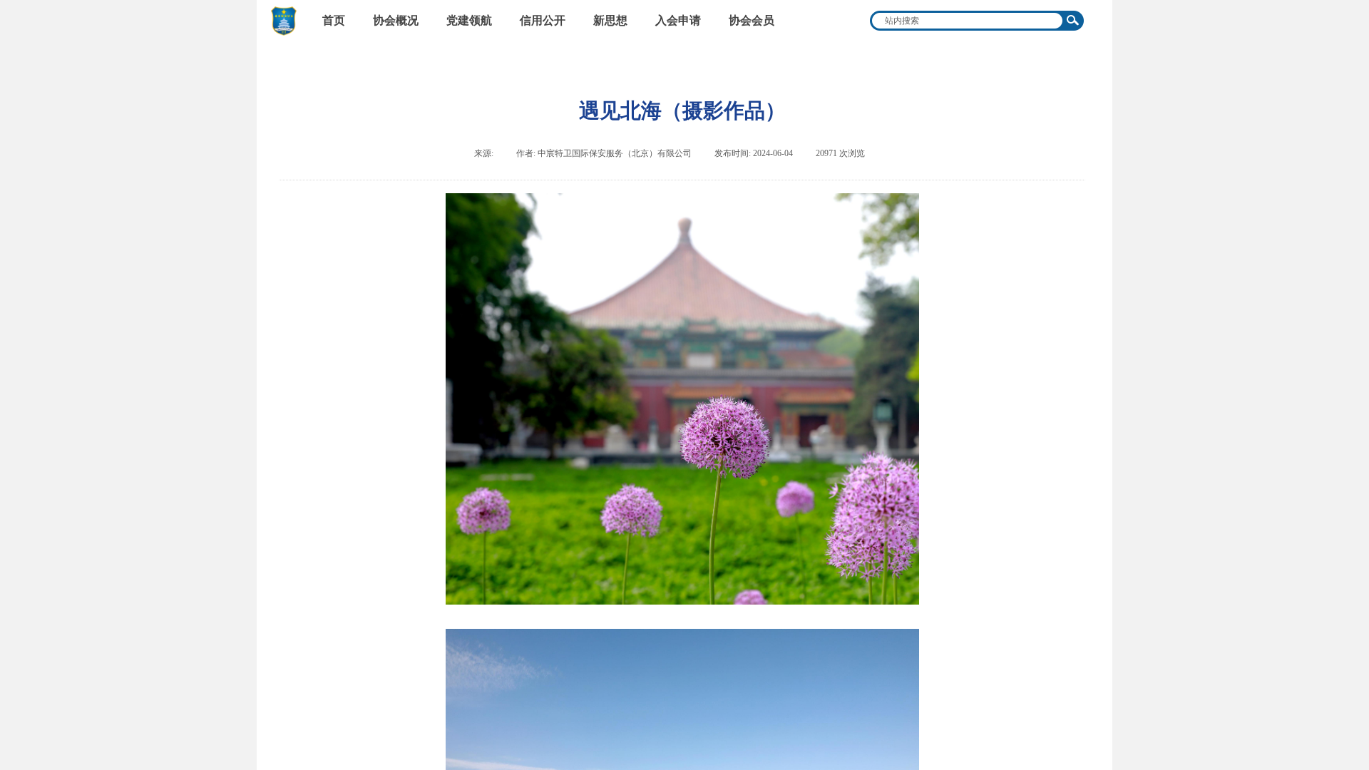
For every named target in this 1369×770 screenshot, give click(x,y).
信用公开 (542, 20)
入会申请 (678, 20)
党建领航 (469, 20)
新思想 (610, 20)
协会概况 (396, 20)
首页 (333, 20)
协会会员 (751, 20)
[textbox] (967, 20)
